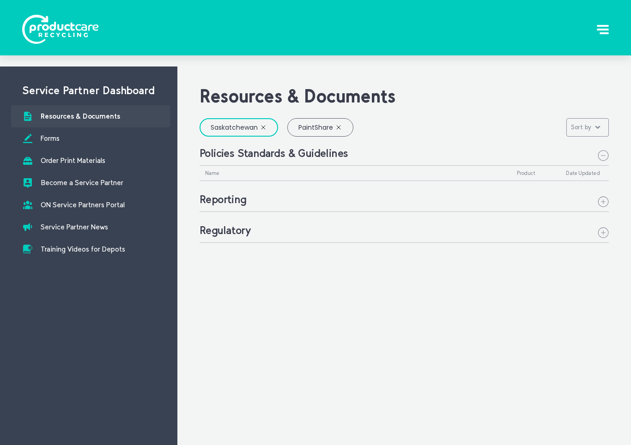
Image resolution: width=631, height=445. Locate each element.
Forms (50, 138)
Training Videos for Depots (83, 249)
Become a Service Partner (82, 182)
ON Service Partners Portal (83, 204)
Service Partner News (74, 226)
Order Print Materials (73, 160)
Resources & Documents (80, 116)
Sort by (581, 127)
